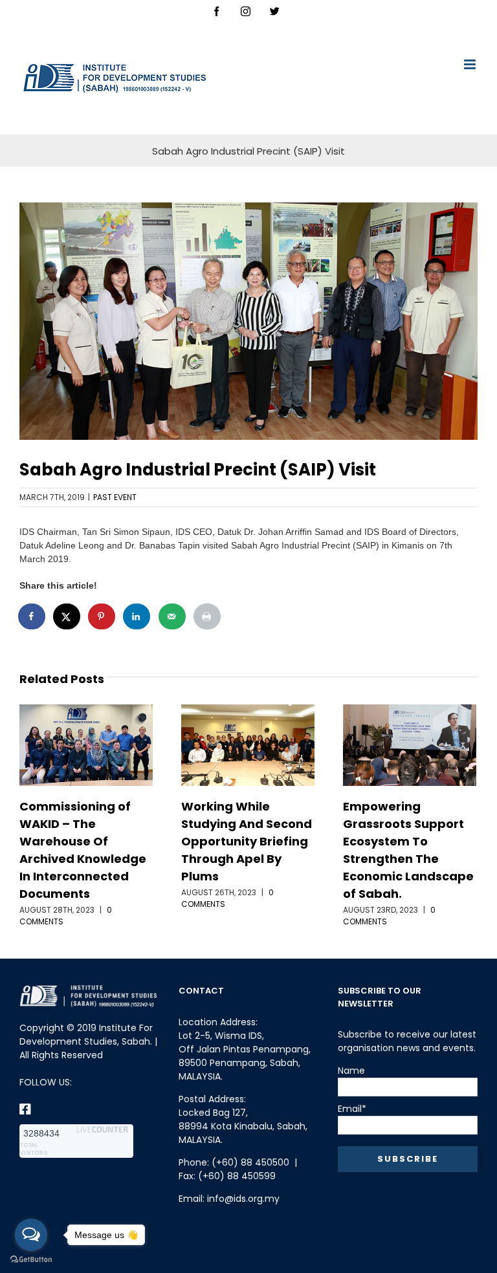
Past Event (115, 497)
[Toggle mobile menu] (471, 64)
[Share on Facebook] (32, 616)
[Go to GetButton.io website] (31, 1260)
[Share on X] (67, 616)
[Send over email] (173, 616)
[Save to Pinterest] (102, 616)
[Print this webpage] (208, 616)
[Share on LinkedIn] (137, 616)
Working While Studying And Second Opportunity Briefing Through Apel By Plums (246, 841)
